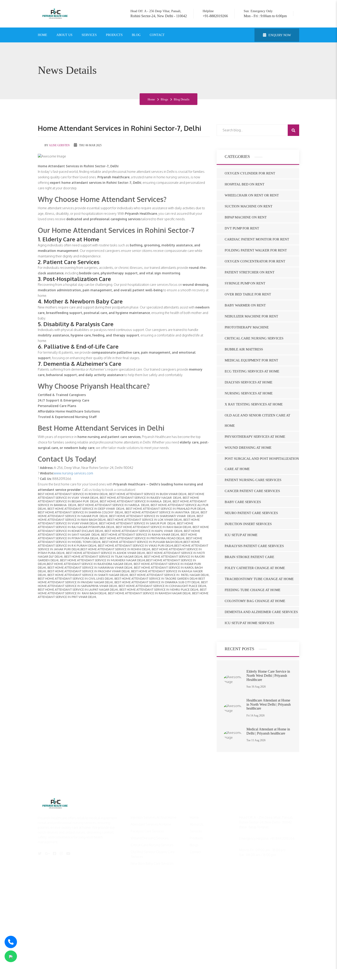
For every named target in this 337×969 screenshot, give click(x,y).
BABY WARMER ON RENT (245, 305)
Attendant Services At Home (151, 824)
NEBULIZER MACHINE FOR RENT (251, 316)
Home (42, 35)
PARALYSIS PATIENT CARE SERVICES (254, 546)
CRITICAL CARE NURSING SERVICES (254, 338)
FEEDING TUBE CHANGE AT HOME (252, 590)
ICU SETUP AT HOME (241, 535)
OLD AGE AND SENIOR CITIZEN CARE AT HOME (257, 420)
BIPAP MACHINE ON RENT (246, 217)
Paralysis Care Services (147, 831)
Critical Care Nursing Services (152, 845)
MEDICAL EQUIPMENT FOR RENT (251, 360)
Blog (136, 35)
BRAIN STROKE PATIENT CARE (249, 557)
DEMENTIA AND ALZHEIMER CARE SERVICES (261, 612)
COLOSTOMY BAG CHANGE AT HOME (255, 601)
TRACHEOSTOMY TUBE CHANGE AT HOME (259, 579)
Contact (157, 35)
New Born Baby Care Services (152, 863)
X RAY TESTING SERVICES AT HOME (254, 404)
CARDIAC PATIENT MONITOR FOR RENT (257, 239)
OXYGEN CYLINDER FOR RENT (250, 173)
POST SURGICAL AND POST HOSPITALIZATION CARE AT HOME (262, 464)
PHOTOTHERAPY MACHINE (247, 327)
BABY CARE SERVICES (243, 502)
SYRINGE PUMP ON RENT (245, 283)
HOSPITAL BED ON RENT (244, 184)
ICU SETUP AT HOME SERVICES (249, 623)
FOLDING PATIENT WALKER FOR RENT (256, 250)
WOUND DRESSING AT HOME (248, 447)
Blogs (164, 99)
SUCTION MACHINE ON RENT (248, 206)
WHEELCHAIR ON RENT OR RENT (252, 195)
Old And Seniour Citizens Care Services (153, 854)
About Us (64, 35)
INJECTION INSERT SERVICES (248, 524)
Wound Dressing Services (149, 838)
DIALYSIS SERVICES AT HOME (248, 382)
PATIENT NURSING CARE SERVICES (253, 480)
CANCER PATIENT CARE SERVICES (252, 491)
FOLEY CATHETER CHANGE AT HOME (255, 568)
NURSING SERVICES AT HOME (249, 393)
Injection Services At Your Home (154, 817)
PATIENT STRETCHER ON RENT (249, 272)
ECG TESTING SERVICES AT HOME (252, 371)
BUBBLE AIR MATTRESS (244, 349)
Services (89, 35)
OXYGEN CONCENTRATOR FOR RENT (255, 261)
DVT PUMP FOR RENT (242, 228)
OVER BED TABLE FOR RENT (248, 294)
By (57, 145)
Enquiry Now (279, 35)
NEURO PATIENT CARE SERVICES (251, 513)
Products (114, 35)
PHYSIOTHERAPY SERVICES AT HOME (255, 436)
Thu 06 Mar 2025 (90, 145)
